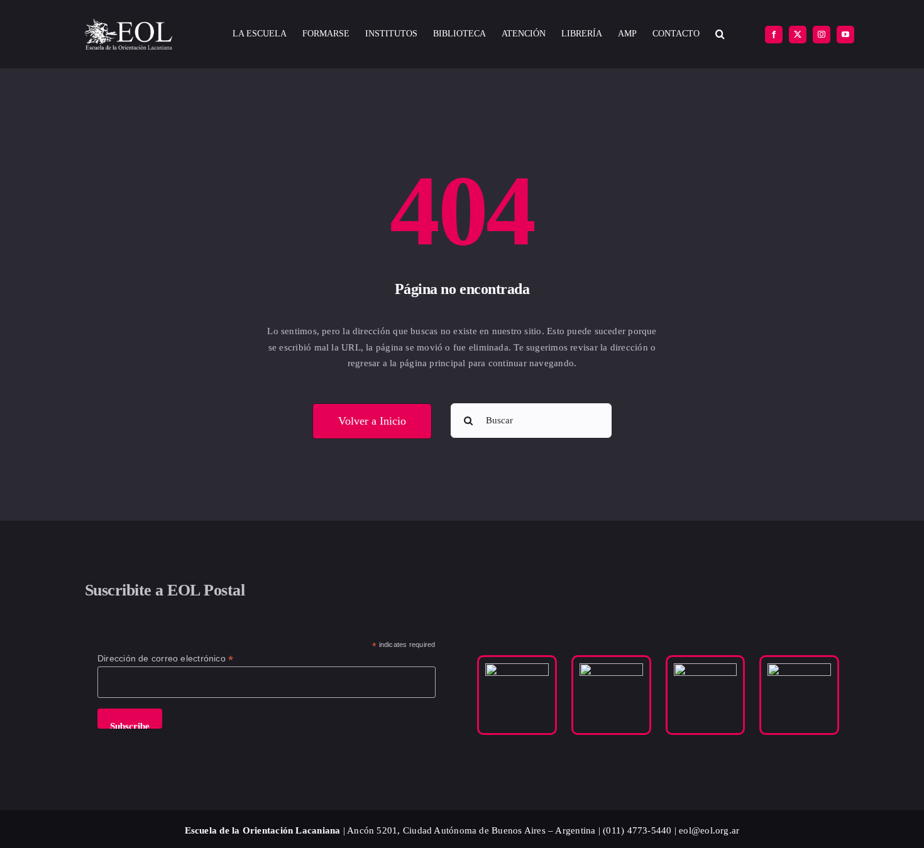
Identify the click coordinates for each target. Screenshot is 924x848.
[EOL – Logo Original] (128, 23)
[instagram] (821, 34)
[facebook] (774, 34)
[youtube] (845, 34)
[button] (720, 34)
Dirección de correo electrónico (165, 659)
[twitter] (797, 34)
